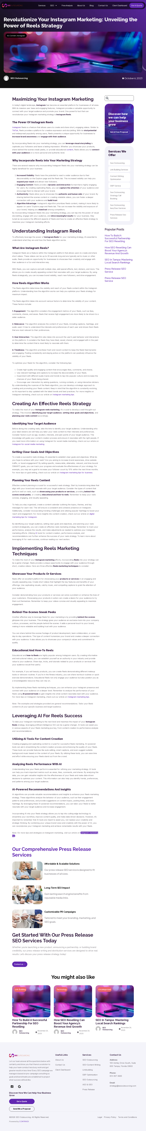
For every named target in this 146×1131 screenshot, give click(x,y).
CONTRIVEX (24, 1121)
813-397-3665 (116, 1076)
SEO (52, 5)
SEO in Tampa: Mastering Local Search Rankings (119, 261)
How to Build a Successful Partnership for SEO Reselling (117, 238)
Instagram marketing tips (63, 394)
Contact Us (103, 5)
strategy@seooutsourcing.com (123, 1086)
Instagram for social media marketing (28, 444)
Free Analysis (67, 5)
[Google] (19, 1086)
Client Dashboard (119, 5)
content (69, 149)
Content (12, 35)
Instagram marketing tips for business (76, 472)
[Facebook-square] (12, 1086)
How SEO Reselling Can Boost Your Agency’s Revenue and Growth (118, 250)
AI (8, 35)
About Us (81, 5)
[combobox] (119, 98)
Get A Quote (136, 5)
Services (42, 5)
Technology (61, 989)
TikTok (15, 130)
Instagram (21, 35)
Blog (92, 5)
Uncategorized (104, 989)
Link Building (20, 989)
